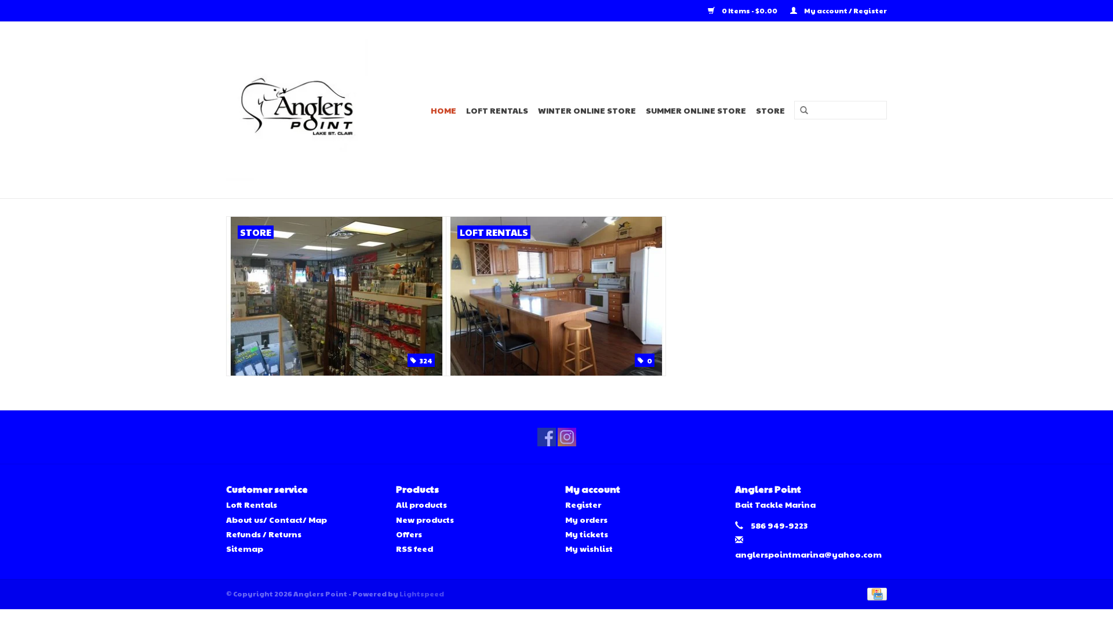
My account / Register (845, 10)
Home (443, 110)
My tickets (586, 534)
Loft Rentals (497, 110)
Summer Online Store (696, 110)
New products (425, 519)
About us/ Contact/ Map (276, 519)
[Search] (800, 111)
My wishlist (589, 548)
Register (583, 504)
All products (421, 504)
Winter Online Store (587, 110)
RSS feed (414, 548)
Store (770, 110)
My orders (586, 519)
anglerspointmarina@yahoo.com (808, 554)
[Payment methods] (875, 593)
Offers (409, 534)
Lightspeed (421, 593)
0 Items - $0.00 (750, 10)
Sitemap (244, 548)
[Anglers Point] (304, 110)
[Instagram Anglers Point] (567, 437)
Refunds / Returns (263, 534)
